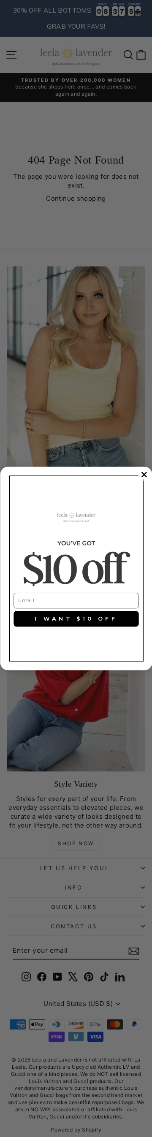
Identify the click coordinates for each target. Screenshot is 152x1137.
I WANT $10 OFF (76, 619)
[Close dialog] (143, 474)
